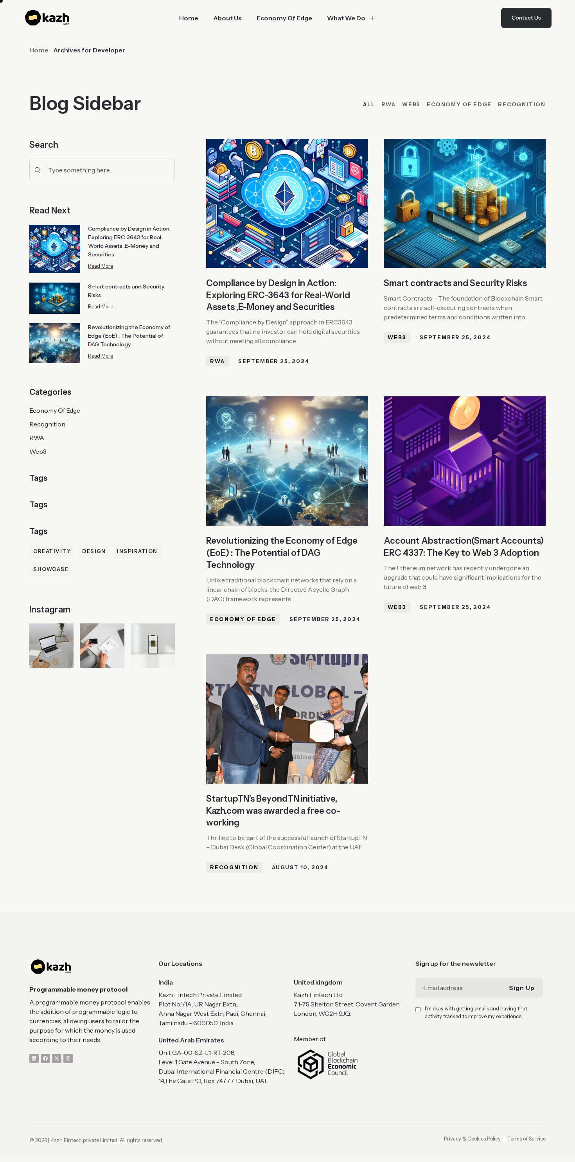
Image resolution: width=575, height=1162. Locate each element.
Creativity (52, 551)
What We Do (346, 18)
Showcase (50, 569)
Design (94, 551)
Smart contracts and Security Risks (455, 283)
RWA (36, 438)
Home (188, 18)
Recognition (47, 424)
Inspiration (137, 551)
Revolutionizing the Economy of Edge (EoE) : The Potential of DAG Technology (129, 336)
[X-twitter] (56, 1058)
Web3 (38, 451)
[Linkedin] (34, 1058)
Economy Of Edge (284, 18)
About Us (227, 18)
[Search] (35, 170)
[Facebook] (45, 1058)
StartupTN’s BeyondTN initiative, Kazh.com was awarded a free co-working (273, 810)
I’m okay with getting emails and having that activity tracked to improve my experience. (476, 1012)
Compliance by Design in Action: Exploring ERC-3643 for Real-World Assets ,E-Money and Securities (278, 295)
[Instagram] (68, 1058)
